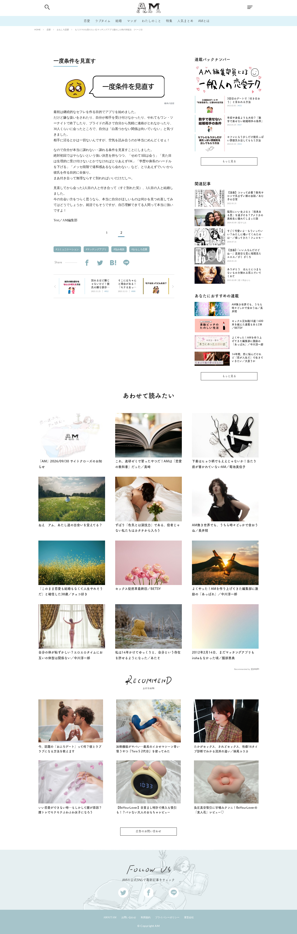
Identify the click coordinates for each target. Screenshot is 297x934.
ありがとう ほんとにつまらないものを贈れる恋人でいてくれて (244, 272)
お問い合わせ (128, 917)
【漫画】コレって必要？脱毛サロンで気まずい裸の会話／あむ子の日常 (245, 196)
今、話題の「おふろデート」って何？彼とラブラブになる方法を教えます (69, 749)
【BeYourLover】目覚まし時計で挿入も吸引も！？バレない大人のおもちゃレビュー (146, 810)
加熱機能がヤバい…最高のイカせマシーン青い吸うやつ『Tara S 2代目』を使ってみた (148, 749)
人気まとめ (185, 20)
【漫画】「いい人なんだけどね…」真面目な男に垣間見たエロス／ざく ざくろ (244, 253)
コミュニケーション (67, 249)
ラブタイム (103, 20)
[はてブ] (113, 262)
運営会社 (189, 917)
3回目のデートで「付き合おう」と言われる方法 (243, 100)
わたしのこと (151, 20)
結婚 (118, 20)
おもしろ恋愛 (63, 29)
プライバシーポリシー (167, 917)
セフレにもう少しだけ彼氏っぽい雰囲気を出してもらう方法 (245, 139)
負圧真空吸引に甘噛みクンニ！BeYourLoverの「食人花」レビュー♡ (225, 810)
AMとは (204, 20)
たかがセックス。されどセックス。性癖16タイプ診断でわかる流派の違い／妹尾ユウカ (226, 749)
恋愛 (87, 20)
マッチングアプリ (96, 249)
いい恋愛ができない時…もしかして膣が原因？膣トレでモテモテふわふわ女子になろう (70, 810)
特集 (169, 20)
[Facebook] (86, 262)
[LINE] (126, 262)
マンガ (132, 20)
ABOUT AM (109, 917)
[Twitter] (99, 262)
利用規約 (146, 917)
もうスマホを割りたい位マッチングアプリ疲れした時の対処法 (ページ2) (108, 29)
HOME (37, 29)
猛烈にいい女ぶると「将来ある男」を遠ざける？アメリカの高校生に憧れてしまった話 (245, 215)
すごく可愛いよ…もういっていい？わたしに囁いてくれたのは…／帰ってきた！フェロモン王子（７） (245, 234)
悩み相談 (119, 249)
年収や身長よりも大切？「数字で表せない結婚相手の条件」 (245, 119)
